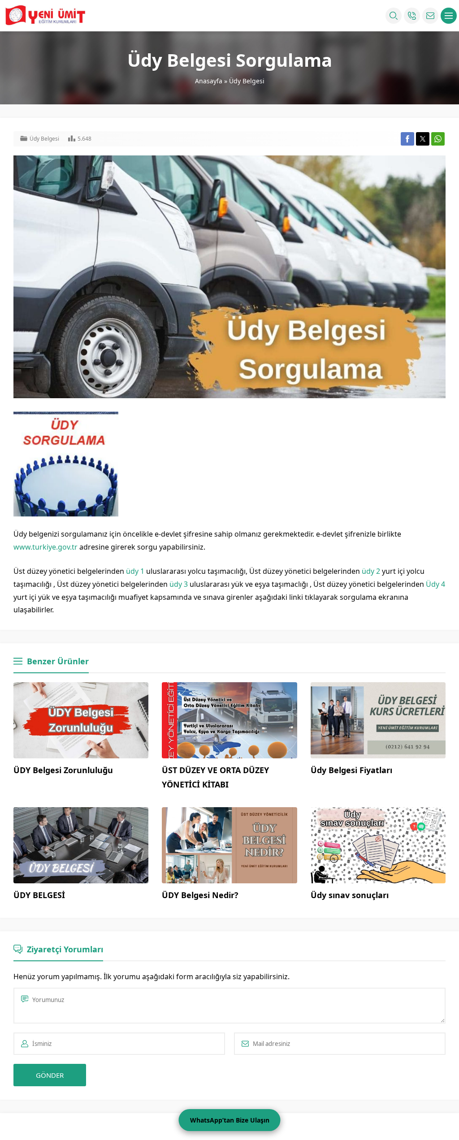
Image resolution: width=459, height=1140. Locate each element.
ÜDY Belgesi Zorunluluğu (63, 770)
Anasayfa (208, 81)
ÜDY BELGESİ (39, 895)
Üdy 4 (435, 584)
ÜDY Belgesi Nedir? (200, 895)
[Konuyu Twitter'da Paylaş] (422, 139)
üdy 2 (371, 571)
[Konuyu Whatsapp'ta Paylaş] (438, 139)
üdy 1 (135, 571)
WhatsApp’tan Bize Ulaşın (229, 1120)
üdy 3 (178, 584)
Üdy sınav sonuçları (350, 895)
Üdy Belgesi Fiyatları (351, 770)
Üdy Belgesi (246, 81)
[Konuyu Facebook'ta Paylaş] (407, 139)
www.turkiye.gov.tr (45, 547)
